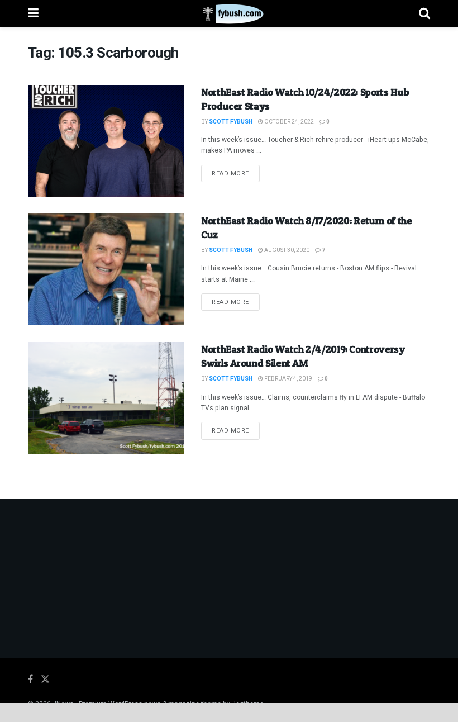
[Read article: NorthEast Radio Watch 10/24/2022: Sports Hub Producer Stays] (106, 141)
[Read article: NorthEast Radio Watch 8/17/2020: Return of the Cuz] (106, 269)
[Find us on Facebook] (30, 679)
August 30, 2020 (286, 250)
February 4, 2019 (287, 379)
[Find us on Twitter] (45, 679)
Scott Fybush (230, 122)
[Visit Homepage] (228, 14)
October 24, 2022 (288, 122)
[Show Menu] (33, 13)
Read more (236, 173)
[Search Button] (424, 13)
